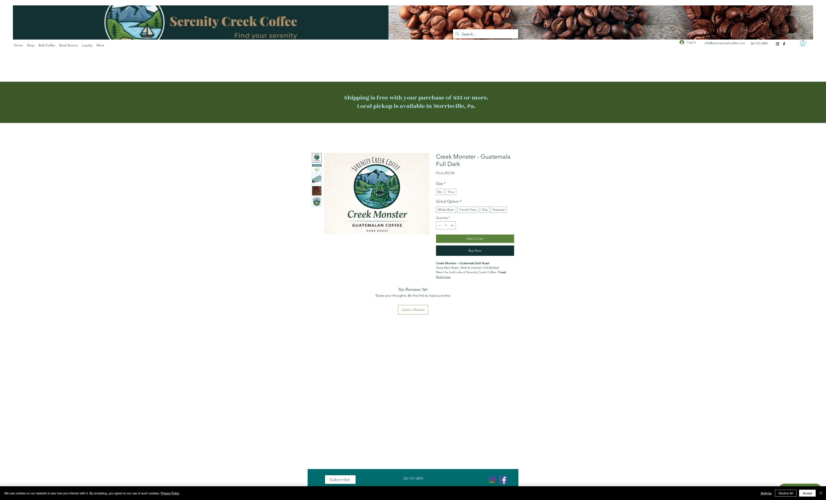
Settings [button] (766, 493)
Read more (443, 277)
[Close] (820, 493)
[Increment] (452, 225)
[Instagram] (777, 44)
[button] (803, 43)
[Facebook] (784, 44)
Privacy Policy (170, 493)
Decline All (786, 493)
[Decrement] (439, 225)
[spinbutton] (446, 225)
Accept (807, 493)
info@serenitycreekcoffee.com (725, 43)
